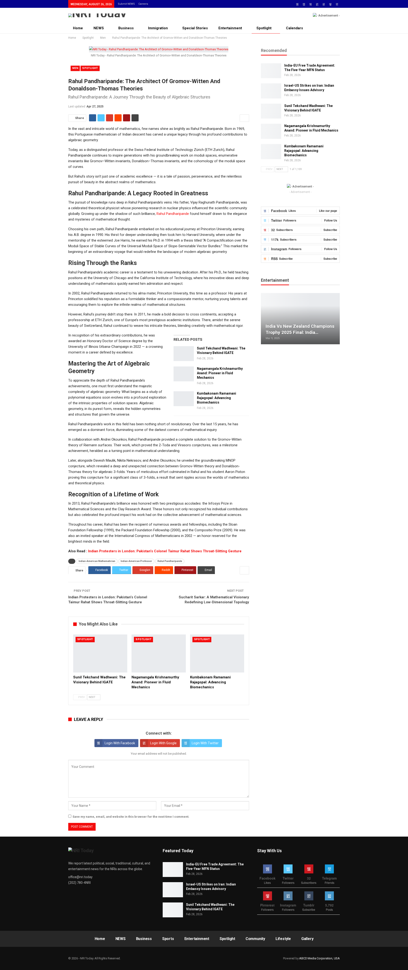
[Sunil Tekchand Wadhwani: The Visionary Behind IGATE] (184, 353)
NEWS (99, 28)
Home (78, 28)
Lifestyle (283, 938)
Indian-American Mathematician (97, 561)
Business (126, 28)
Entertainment (230, 28)
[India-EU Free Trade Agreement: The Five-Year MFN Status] (271, 70)
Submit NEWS (126, 3)
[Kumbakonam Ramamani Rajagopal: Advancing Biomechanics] (184, 398)
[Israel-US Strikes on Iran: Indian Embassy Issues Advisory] (271, 90)
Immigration (158, 28)
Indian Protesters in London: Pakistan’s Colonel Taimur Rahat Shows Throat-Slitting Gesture (165, 551)
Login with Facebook (120, 743)
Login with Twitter (205, 743)
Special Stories (195, 28)
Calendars (294, 28)
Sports (168, 938)
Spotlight (264, 28)
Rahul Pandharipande (173, 214)
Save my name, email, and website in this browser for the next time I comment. (130, 816)
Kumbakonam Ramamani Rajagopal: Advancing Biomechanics (216, 397)
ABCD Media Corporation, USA (319, 958)
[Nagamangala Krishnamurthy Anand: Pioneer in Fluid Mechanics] (184, 374)
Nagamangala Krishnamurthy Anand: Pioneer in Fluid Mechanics (220, 373)
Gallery (307, 938)
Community (255, 938)
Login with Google (163, 743)
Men (75, 68)
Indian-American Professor (136, 561)
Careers (143, 3)
